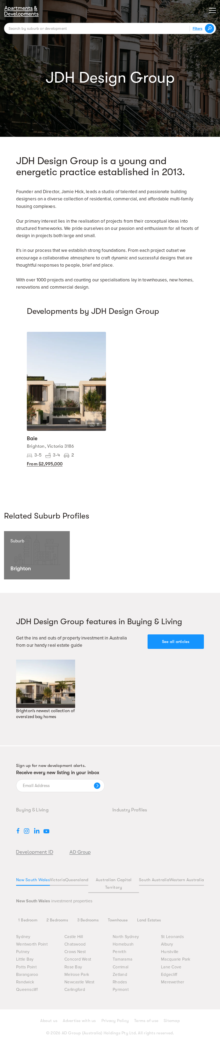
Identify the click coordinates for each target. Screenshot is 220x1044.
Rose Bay (73, 967)
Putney (23, 951)
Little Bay (25, 959)
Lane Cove (171, 967)
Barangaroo (27, 974)
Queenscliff (27, 989)
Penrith (119, 951)
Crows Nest (75, 951)
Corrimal (120, 967)
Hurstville (170, 951)
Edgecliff (169, 974)
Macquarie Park (175, 959)
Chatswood (75, 944)
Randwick (25, 982)
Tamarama (122, 959)
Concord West (77, 959)
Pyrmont (121, 989)
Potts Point (26, 967)
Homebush (123, 944)
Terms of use (146, 1020)
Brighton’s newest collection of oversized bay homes (45, 713)
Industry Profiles (129, 810)
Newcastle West (79, 982)
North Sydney (126, 936)
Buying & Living (32, 810)
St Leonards (172, 936)
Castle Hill (73, 936)
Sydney (23, 936)
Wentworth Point (32, 944)
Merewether (172, 982)
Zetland (120, 974)
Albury (167, 944)
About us (48, 1020)
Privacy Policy (115, 1020)
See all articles (176, 641)
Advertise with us (79, 1020)
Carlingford (74, 989)
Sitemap (172, 1020)
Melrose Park (76, 974)
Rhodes (120, 982)
